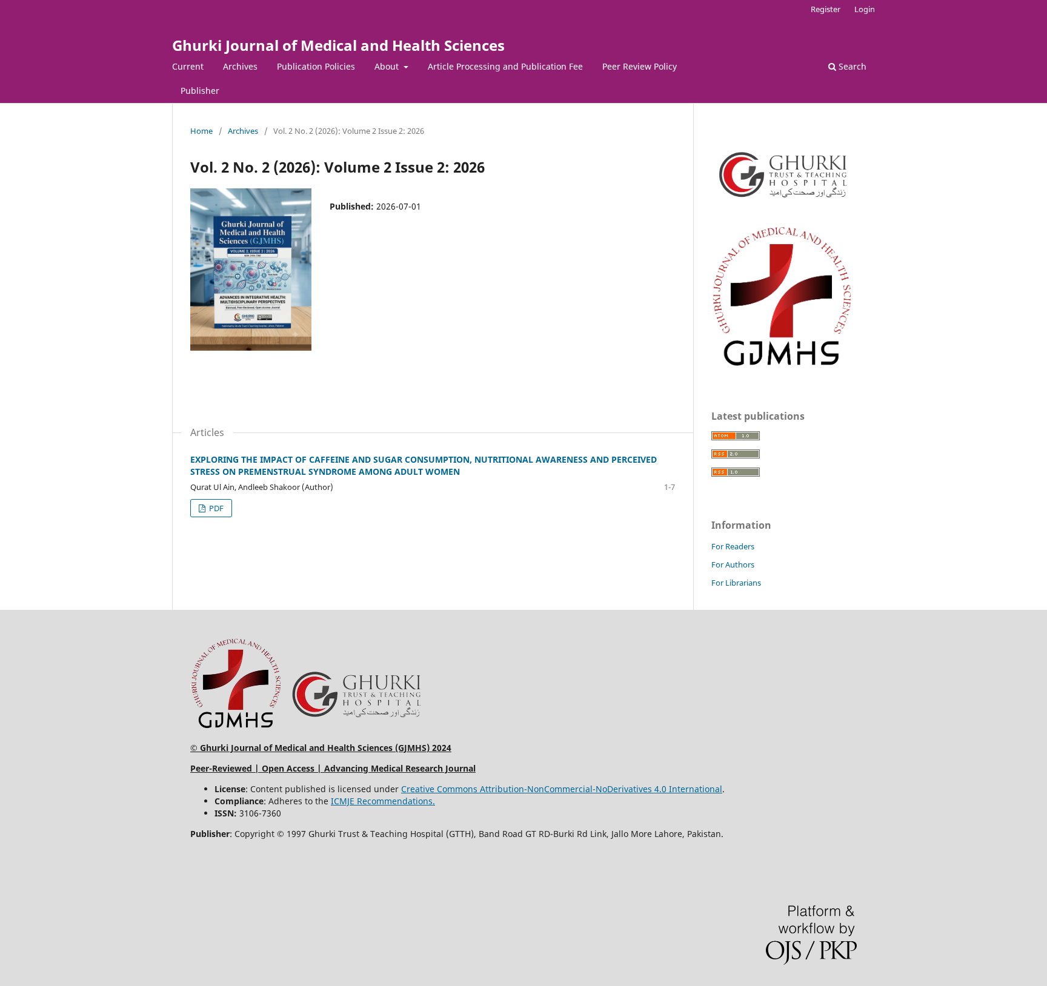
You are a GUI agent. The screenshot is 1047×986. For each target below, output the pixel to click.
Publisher (200, 90)
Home (201, 130)
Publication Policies (316, 66)
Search (851, 66)
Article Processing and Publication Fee (505, 66)
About (387, 66)
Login (864, 9)
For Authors (732, 564)
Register (825, 9)
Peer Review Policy (639, 66)
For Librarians (736, 582)
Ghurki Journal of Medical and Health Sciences (338, 45)
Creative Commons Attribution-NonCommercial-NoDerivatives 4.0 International (561, 789)
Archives (240, 66)
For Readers (732, 546)
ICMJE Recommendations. (383, 801)
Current (188, 66)
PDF (215, 508)
